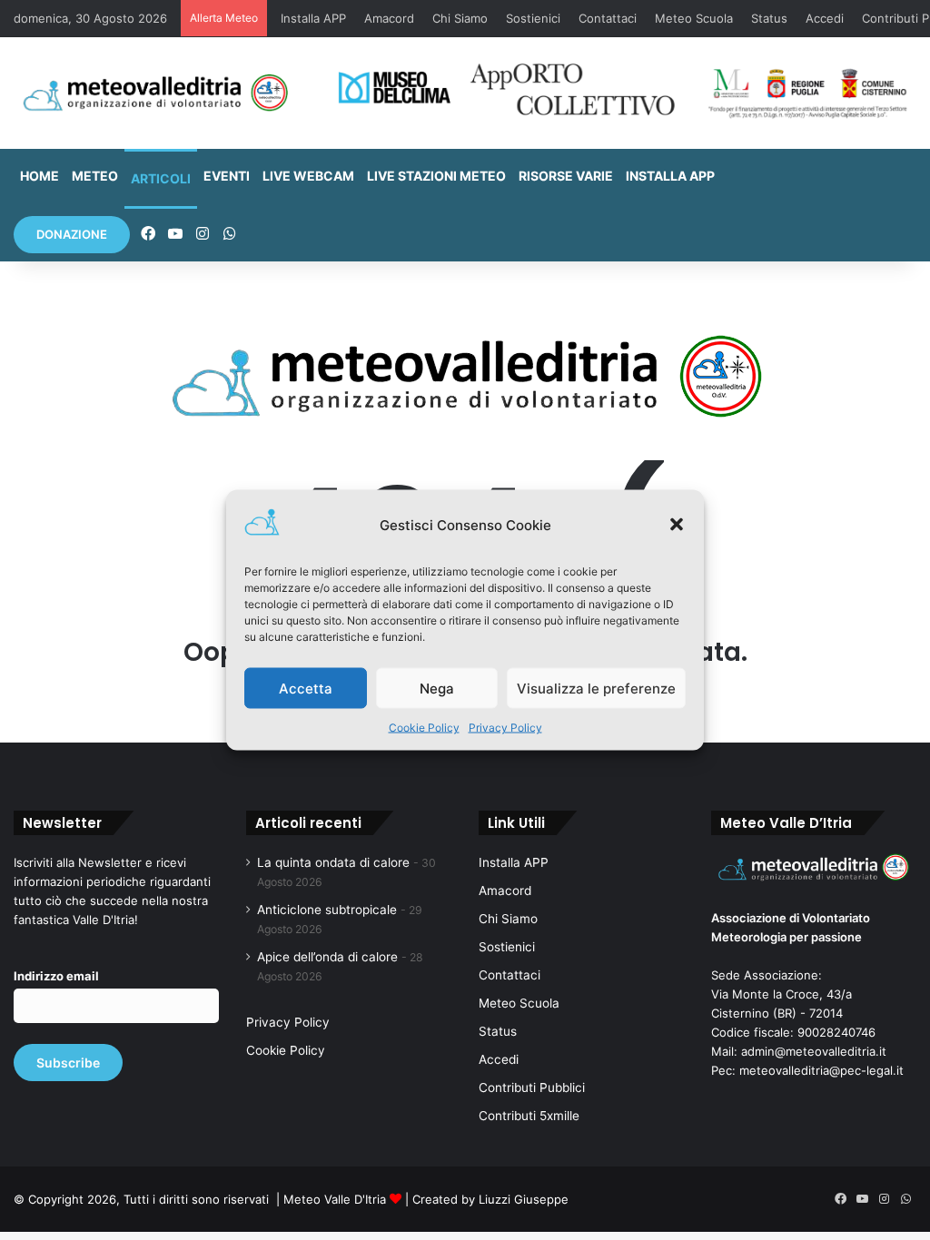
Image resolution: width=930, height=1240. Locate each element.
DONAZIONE (71, 234)
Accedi (825, 18)
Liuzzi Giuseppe (524, 1199)
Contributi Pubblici (532, 1087)
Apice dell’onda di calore (327, 957)
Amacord (389, 18)
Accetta (305, 687)
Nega (437, 687)
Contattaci (608, 18)
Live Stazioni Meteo (436, 175)
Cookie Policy (424, 727)
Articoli (161, 178)
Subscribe (68, 1062)
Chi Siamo (460, 18)
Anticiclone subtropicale (327, 909)
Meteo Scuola (694, 18)
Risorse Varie (566, 175)
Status (769, 18)
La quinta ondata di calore (333, 862)
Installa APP (313, 18)
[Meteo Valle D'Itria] (155, 93)
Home (39, 175)
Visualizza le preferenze (596, 687)
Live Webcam (308, 175)
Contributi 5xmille (529, 1115)
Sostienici (533, 18)
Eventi (226, 175)
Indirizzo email (56, 976)
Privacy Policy (505, 727)
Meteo (95, 175)
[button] (677, 525)
